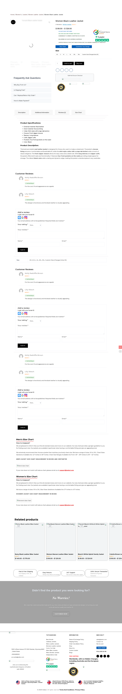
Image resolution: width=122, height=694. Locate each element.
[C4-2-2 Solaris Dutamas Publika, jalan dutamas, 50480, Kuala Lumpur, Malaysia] (80, 682)
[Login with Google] (22, 217)
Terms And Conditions (66, 690)
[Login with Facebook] (19, 217)
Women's (18, 14)
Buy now (79, 63)
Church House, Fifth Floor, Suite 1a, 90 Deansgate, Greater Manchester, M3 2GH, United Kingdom (63, 682)
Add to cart (68, 63)
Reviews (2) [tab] (62, 112)
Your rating (23, 224)
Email (64, 241)
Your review (23, 230)
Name (20, 241)
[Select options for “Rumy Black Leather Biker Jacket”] (42, 540)
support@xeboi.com (67, 470)
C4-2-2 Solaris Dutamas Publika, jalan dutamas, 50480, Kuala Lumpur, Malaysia (93, 682)
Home (12, 14)
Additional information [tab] (42, 112)
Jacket (25, 14)
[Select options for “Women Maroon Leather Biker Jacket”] (74, 540)
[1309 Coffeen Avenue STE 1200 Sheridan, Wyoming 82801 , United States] (18, 682)
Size (57, 51)
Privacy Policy (80, 690)
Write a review (67, 24)
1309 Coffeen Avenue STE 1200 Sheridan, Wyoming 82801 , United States (31, 682)
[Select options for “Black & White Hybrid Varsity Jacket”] (105, 540)
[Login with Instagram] (25, 217)
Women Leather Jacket (35, 14)
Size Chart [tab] (78, 112)
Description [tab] (21, 112)
